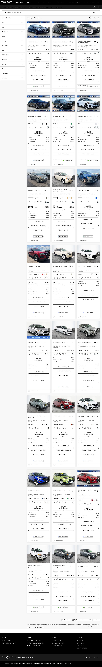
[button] (49, 29)
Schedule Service (57, 643)
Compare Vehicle (34, 90)
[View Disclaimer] (41, 53)
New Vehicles (6, 640)
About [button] (52, 7)
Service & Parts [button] (38, 7)
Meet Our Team (82, 648)
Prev (69, 619)
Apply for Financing (33, 645)
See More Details (38, 71)
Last (89, 619)
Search (94, 12)
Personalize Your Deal (38, 75)
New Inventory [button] (6, 7)
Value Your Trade (38, 79)
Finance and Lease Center (35, 643)
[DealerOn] (5, 663)
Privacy (27, 663)
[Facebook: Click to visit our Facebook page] (94, 657)
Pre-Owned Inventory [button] (19, 7)
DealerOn (20, 663)
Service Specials (57, 645)
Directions (80, 645)
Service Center (57, 640)
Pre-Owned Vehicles (8, 643)
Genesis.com (68, 663)
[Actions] (48, 42)
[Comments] (48, 53)
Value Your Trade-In (33, 640)
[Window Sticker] (73, 53)
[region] (38, 65)
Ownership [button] (59, 7)
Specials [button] (29, 7)
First (64, 619)
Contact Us (81, 643)
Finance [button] (46, 7)
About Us (80, 640)
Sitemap (23, 663)
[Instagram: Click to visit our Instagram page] (98, 657)
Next (84, 619)
